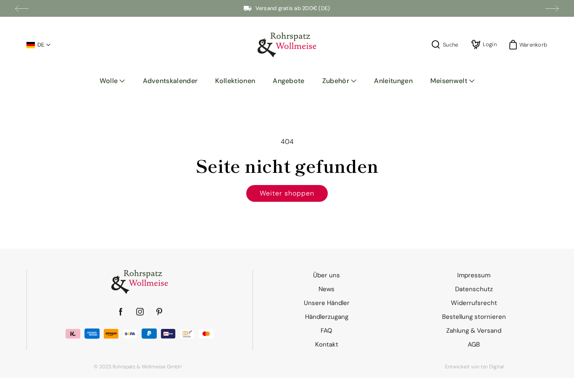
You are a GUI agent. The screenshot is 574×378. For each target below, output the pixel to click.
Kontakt (326, 344)
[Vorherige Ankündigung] (22, 8)
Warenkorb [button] (530, 44)
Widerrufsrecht (474, 303)
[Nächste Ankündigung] (552, 8)
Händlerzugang (326, 317)
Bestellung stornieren (474, 317)
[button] (112, 81)
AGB (474, 344)
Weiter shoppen (287, 193)
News (326, 289)
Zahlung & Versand (473, 330)
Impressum (473, 275)
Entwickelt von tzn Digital (474, 366)
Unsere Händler (327, 303)
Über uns (326, 275)
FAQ (326, 330)
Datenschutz (474, 289)
